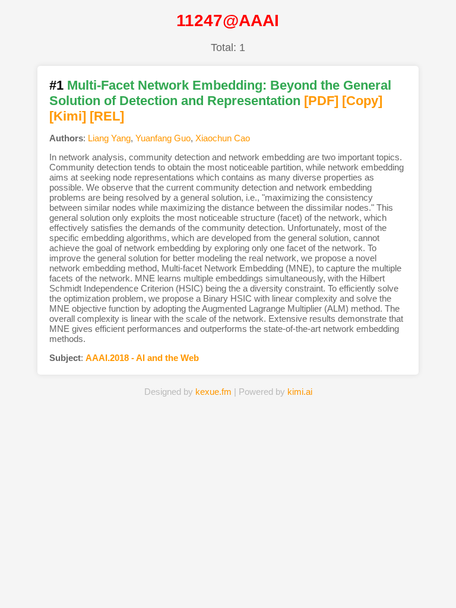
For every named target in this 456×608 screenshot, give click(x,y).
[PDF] (321, 100)
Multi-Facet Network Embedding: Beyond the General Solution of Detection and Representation (220, 93)
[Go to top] (437, 570)
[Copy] (362, 100)
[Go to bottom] (437, 592)
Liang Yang (109, 138)
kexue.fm (213, 392)
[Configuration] (292, 580)
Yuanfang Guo (163, 138)
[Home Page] (100, 580)
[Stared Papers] (228, 580)
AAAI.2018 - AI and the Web (142, 358)
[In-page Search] (164, 580)
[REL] (107, 116)
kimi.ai (299, 392)
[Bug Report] (356, 580)
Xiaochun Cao (222, 138)
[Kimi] (67, 116)
